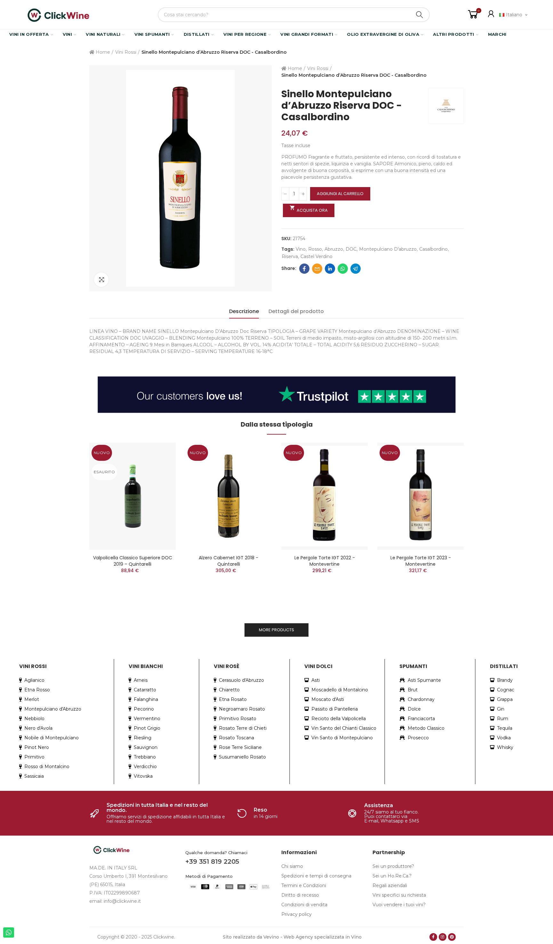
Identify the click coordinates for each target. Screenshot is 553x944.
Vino (301, 249)
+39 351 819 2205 (212, 861)
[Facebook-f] (433, 937)
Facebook (304, 269)
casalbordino (433, 249)
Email (317, 269)
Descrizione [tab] (244, 311)
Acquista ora (309, 209)
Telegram (355, 269)
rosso (315, 249)
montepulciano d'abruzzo (388, 249)
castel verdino (317, 256)
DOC (351, 249)
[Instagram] (442, 937)
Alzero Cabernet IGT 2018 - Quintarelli (228, 561)
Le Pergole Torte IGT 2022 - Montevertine (324, 561)
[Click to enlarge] (101, 279)
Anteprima (159, 454)
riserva (290, 256)
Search (419, 14)
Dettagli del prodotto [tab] (296, 311)
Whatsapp (343, 269)
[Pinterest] (452, 937)
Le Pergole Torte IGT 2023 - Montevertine (420, 561)
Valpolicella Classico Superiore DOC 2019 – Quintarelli (132, 561)
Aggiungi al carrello (340, 194)
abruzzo (334, 249)
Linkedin (330, 269)
